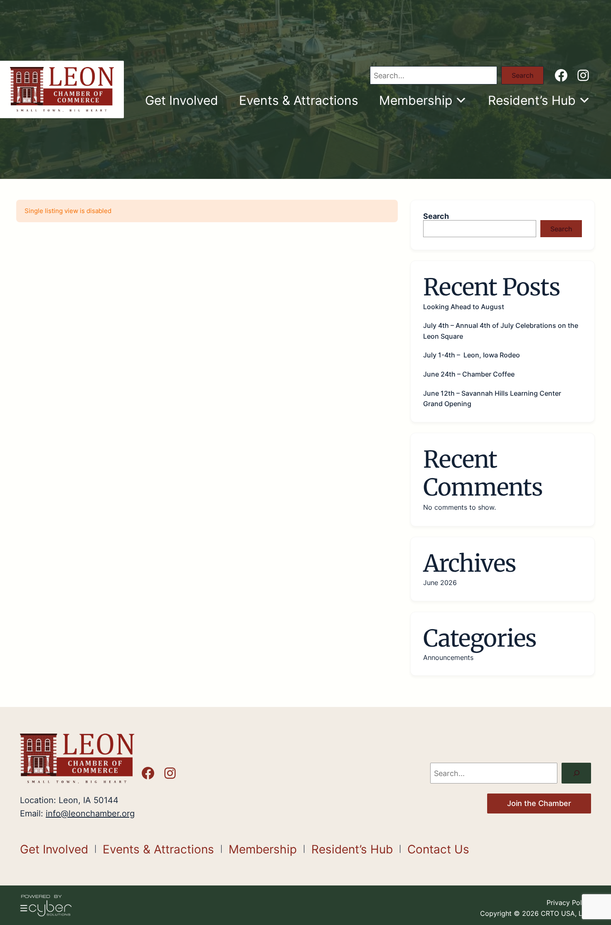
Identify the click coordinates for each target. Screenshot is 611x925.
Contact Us (438, 849)
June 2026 (440, 582)
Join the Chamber (539, 803)
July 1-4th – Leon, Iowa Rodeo (471, 355)
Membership (415, 100)
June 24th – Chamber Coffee (469, 374)
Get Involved (181, 100)
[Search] (576, 773)
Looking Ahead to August (463, 307)
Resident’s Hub (532, 100)
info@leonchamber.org (90, 813)
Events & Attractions (298, 100)
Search (523, 75)
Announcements (448, 657)
